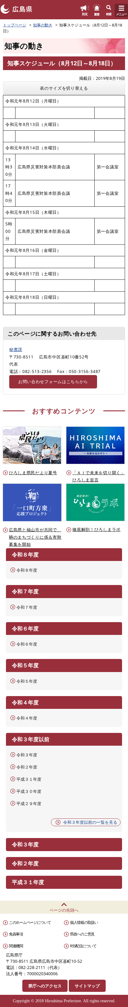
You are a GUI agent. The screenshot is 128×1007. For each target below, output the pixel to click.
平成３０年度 (28, 791)
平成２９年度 (28, 803)
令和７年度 (26, 607)
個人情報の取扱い (84, 922)
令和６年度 (26, 644)
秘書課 (15, 349)
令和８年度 (26, 570)
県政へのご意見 (82, 934)
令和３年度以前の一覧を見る (90, 822)
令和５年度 (26, 681)
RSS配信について (83, 945)
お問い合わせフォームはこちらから (53, 381)
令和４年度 (26, 718)
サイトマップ (87, 986)
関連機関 (16, 945)
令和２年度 (26, 767)
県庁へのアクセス (45, 986)
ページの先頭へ (64, 910)
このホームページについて (30, 922)
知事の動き (42, 25)
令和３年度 (26, 755)
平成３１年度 (28, 779)
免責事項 (16, 934)
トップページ (14, 25)
